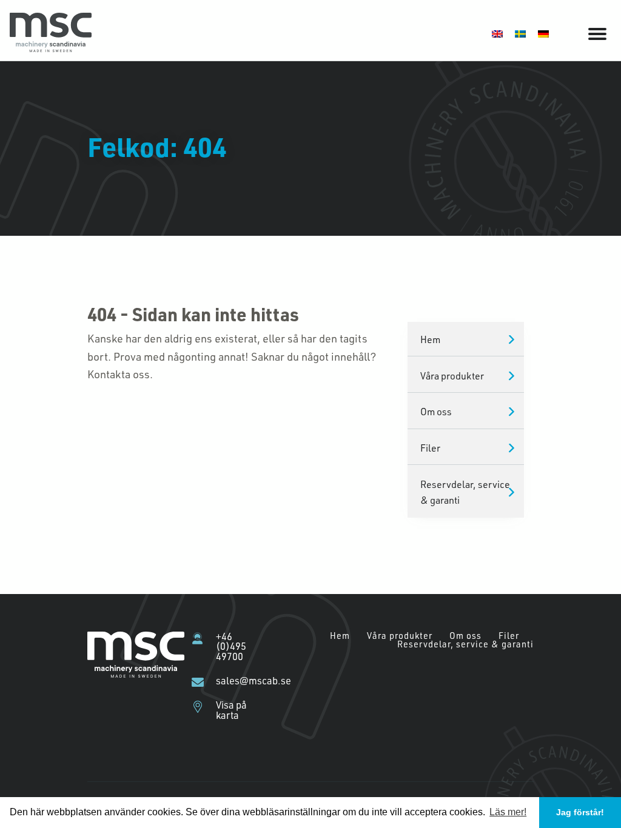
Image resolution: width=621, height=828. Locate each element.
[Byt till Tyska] (543, 33)
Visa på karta (231, 710)
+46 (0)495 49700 (231, 646)
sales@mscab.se (239, 681)
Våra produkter (452, 375)
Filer (430, 447)
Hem (430, 339)
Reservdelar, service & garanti (465, 492)
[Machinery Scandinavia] (51, 48)
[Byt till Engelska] (497, 33)
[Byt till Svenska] (520, 33)
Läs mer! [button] (507, 812)
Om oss (436, 411)
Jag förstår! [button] (580, 812)
